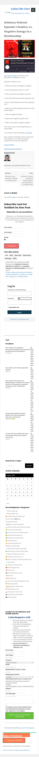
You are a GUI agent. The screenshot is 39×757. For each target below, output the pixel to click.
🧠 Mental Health (11, 546)
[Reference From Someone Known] (19, 681)
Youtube (29, 133)
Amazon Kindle (9, 145)
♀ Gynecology (10, 511)
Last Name (8, 232)
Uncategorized (10, 521)
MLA (11, 255)
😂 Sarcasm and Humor (13, 556)
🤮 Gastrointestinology (13, 535)
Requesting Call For (13, 674)
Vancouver (27, 255)
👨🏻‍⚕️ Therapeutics (11, 589)
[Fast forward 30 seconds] (22, 68)
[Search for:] (15, 465)
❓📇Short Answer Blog (13, 524)
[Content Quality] (19, 683)
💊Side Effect (10, 578)
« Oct (7, 503)
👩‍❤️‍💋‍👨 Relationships (11, 567)
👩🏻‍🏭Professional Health (13, 594)
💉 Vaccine (9, 562)
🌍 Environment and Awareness (16, 532)
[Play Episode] (7, 67)
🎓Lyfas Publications (12, 573)
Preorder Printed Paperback (13, 149)
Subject (8, 688)
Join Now (13, 319)
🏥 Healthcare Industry (13, 538)
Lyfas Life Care (20, 8)
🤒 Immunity (10, 540)
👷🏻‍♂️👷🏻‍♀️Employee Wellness (13, 586)
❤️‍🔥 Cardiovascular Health (14, 516)
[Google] (19, 685)
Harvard (18, 255)
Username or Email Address (17, 290)
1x (17, 68)
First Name (8, 227)
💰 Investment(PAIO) (12, 543)
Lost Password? (23, 319)
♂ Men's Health (10, 513)
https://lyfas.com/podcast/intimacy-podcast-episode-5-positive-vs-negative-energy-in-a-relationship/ (19, 274)
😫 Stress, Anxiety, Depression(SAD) (17, 559)
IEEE (15, 258)
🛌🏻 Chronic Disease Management (16, 581)
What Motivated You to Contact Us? (18, 679)
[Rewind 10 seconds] (13, 68)
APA (6, 255)
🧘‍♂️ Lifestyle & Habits (12, 565)
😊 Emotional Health (12, 530)
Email (6, 237)
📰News (8, 575)
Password (11, 298)
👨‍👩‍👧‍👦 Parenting (10, 597)
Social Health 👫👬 (12, 519)
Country (9, 660)
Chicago (8, 258)
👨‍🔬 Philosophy (10, 583)
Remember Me (14, 307)
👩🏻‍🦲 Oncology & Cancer (13, 592)
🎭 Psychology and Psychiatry (15, 551)
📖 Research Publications (14, 554)
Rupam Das (9, 153)
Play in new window (10, 75)
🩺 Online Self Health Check (15, 548)
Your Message (10, 693)
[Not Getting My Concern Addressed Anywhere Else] (19, 686)
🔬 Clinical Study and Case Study (16, 527)
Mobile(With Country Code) (16, 669)
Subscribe (23, 71)
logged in (14, 197)
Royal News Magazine (27, 728)
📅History (9, 570)
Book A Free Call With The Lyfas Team (19, 715)
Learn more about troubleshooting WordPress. (16, 750)
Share (31, 71)
